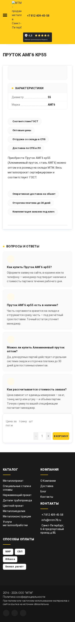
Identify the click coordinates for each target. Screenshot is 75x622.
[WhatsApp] (6, 613)
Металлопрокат (13, 480)
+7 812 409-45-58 (52, 514)
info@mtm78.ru (51, 520)
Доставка (46, 486)
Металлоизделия (14, 511)
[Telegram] (14, 613)
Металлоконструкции (17, 516)
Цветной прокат (13, 505)
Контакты (46, 496)
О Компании (48, 480)
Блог (43, 491)
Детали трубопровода (17, 500)
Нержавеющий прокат (17, 495)
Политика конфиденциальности (24, 597)
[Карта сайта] (23, 613)
